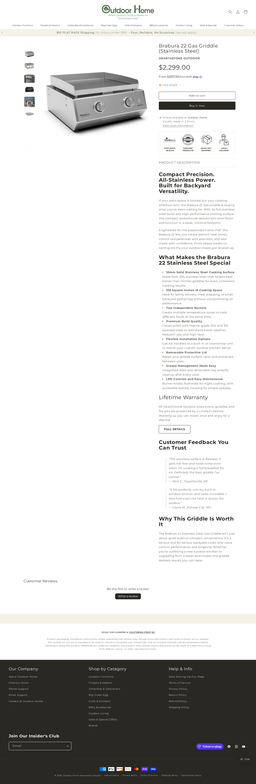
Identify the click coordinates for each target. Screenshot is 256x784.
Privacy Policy (178, 688)
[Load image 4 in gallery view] (29, 90)
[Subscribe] (67, 746)
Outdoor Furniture (23, 25)
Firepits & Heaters (50, 25)
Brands (93, 725)
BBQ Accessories (159, 25)
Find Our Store (18, 682)
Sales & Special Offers (103, 719)
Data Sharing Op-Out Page (186, 676)
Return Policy (178, 695)
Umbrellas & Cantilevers (81, 25)
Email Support (18, 695)
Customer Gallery (233, 25)
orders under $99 (115, 32)
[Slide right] (29, 146)
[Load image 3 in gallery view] (29, 77)
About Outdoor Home (23, 676)
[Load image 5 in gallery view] (29, 102)
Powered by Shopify (90, 775)
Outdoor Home (71, 775)
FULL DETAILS (174, 429)
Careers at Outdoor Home (26, 701)
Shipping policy (169, 775)
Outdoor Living (184, 25)
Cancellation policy (191, 775)
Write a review (128, 596)
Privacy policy (130, 775)
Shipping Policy (179, 707)
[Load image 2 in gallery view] (29, 65)
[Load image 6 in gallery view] (29, 114)
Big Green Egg (109, 25)
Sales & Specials (208, 25)
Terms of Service (180, 682)
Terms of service (149, 775)
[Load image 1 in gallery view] (29, 53)
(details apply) (187, 32)
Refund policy (111, 775)
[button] (230, 12)
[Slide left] (29, 43)
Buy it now (197, 105)
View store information (178, 125)
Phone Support (19, 688)
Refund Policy (178, 701)
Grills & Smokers (133, 25)
